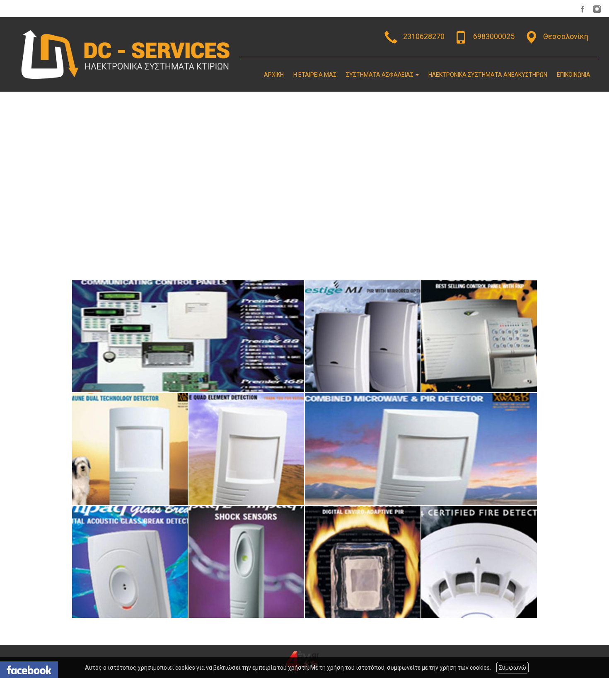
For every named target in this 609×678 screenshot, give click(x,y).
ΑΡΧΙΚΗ (274, 74)
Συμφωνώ (512, 667)
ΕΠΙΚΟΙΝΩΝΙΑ (573, 74)
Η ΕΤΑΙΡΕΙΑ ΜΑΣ (314, 74)
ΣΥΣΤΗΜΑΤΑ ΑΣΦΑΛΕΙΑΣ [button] (380, 74)
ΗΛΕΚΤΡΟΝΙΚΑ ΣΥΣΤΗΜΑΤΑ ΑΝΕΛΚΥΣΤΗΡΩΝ (487, 74)
